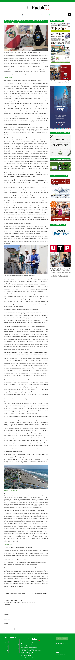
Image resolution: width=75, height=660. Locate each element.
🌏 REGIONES (52, 15)
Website (6, 623)
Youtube (59, 1)
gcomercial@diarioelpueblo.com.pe (29, 647)
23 (16, 650)
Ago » (8, 655)
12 (7, 648)
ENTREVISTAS (19, 52)
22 (13, 650)
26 (7, 652)
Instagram (57, 1)
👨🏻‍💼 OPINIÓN (24, 15)
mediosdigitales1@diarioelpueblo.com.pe (30, 657)
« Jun (5, 655)
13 (9, 648)
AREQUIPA (7, 15)
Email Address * (7, 619)
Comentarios (7, 604)
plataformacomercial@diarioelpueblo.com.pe (31, 650)
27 (9, 652)
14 (11, 648)
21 (11, 650)
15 (13, 648)
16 (16, 648)
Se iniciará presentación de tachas (39, 593)
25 (5, 652)
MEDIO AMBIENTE (34, 52)
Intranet (59, 638)
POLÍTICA (41, 52)
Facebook (56, 1)
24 (18, 650)
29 (14, 652)
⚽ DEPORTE (44, 14)
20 (9, 650)
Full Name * (6, 614)
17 (18, 648)
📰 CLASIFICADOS (62, 643)
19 (7, 650)
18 (5, 650)
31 (18, 652)
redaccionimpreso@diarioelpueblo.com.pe (30, 653)
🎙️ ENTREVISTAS (34, 14)
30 (16, 652)
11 (5, 648)
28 (11, 652)
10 (18, 646)
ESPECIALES (16, 15)
